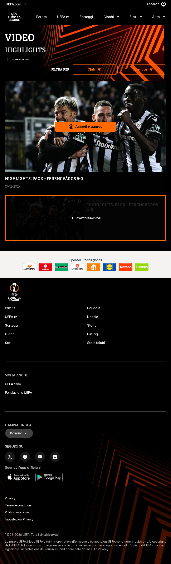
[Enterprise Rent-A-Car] (61, 267)
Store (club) (96, 343)
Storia (92, 325)
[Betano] (125, 267)
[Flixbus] (141, 267)
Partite (10, 308)
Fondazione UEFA (18, 392)
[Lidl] (109, 267)
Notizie (92, 317)
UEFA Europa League (14, 17)
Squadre (93, 308)
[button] (111, 17)
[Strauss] (45, 267)
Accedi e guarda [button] (88, 126)
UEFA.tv (11, 317)
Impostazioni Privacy (19, 519)
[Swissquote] (77, 267)
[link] (41, 17)
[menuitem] (41, 17)
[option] (85, 218)
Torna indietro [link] (19, 59)
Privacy (10, 498)
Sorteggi (12, 325)
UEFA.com (13, 384)
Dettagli (93, 334)
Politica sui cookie (17, 512)
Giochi (10, 334)
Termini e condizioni (18, 505)
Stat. (8, 343)
